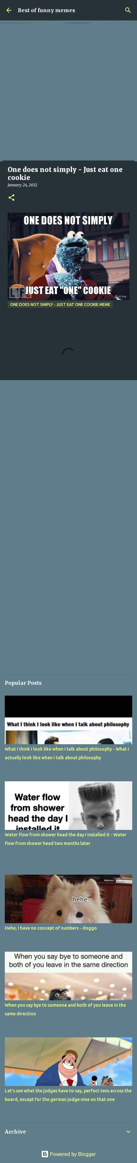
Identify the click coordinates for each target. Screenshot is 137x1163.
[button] (11, 198)
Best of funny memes (46, 10)
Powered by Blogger (72, 1154)
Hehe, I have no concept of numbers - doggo (51, 928)
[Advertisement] (68, 92)
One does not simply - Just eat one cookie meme (60, 304)
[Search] (128, 10)
